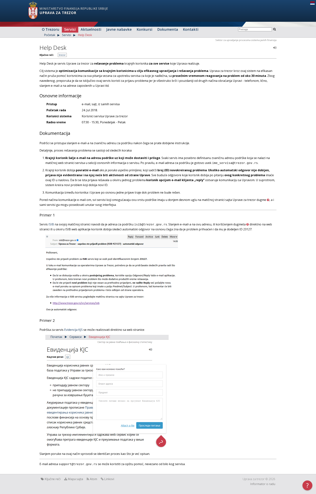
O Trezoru (50, 29)
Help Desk (85, 35)
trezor (62, 55)
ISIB (51, 224)
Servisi (70, 29)
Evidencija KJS (73, 330)
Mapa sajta (75, 479)
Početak (49, 35)
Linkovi (109, 479)
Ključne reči (53, 479)
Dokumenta (167, 29)
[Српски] (312, 3)
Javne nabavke (119, 29)
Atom (93, 479)
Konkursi (144, 29)
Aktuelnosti (91, 29)
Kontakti (190, 29)
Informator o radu (262, 484)
